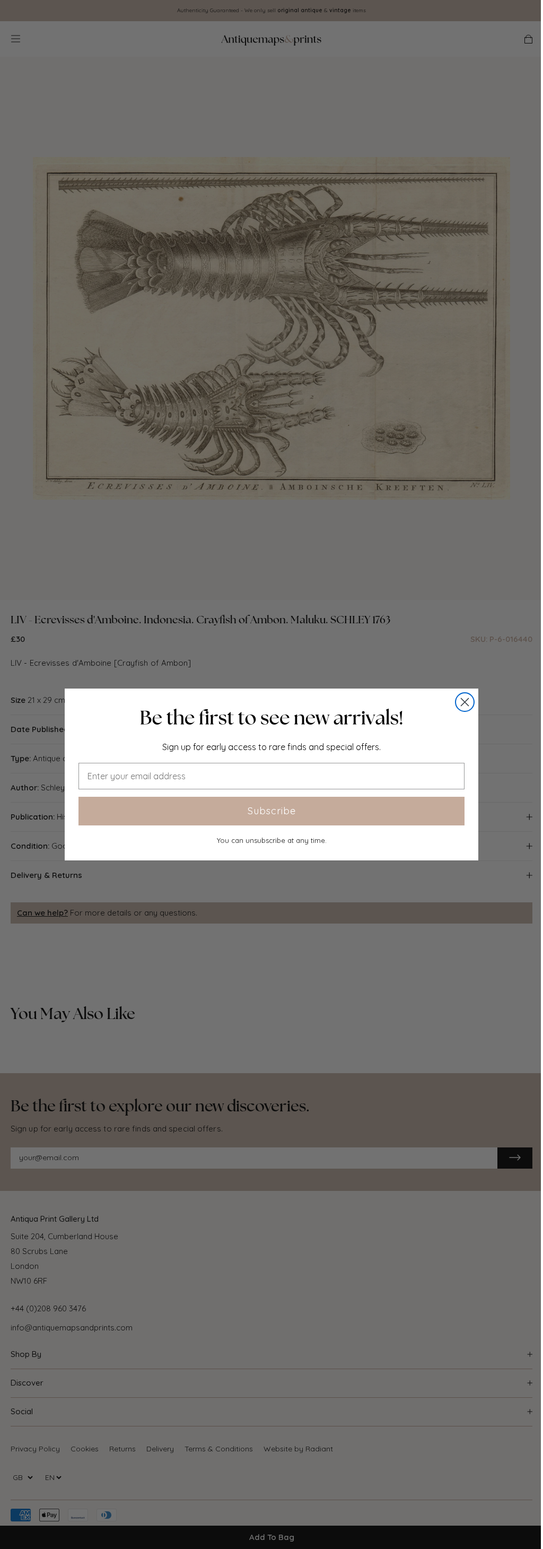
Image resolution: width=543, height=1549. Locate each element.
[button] (271, 717)
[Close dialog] (465, 702)
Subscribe (272, 811)
